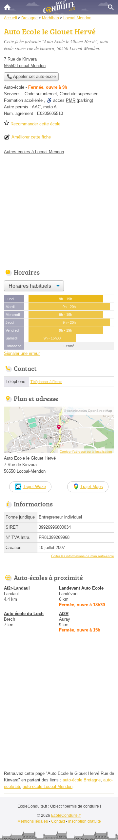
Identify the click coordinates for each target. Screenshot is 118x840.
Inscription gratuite (84, 821)
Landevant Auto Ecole (81, 588)
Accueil (7, 7)
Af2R (64, 613)
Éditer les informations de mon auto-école (82, 556)
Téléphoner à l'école (46, 382)
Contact (58, 821)
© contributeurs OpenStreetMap (88, 410)
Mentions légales (32, 821)
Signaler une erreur (22, 353)
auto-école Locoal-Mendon (47, 786)
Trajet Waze (34, 486)
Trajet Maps (91, 486)
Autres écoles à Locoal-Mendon (34, 151)
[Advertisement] (59, 706)
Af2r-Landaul (17, 588)
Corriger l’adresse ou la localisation (86, 451)
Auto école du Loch (24, 613)
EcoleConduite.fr (66, 815)
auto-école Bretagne (82, 779)
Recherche (111, 7)
